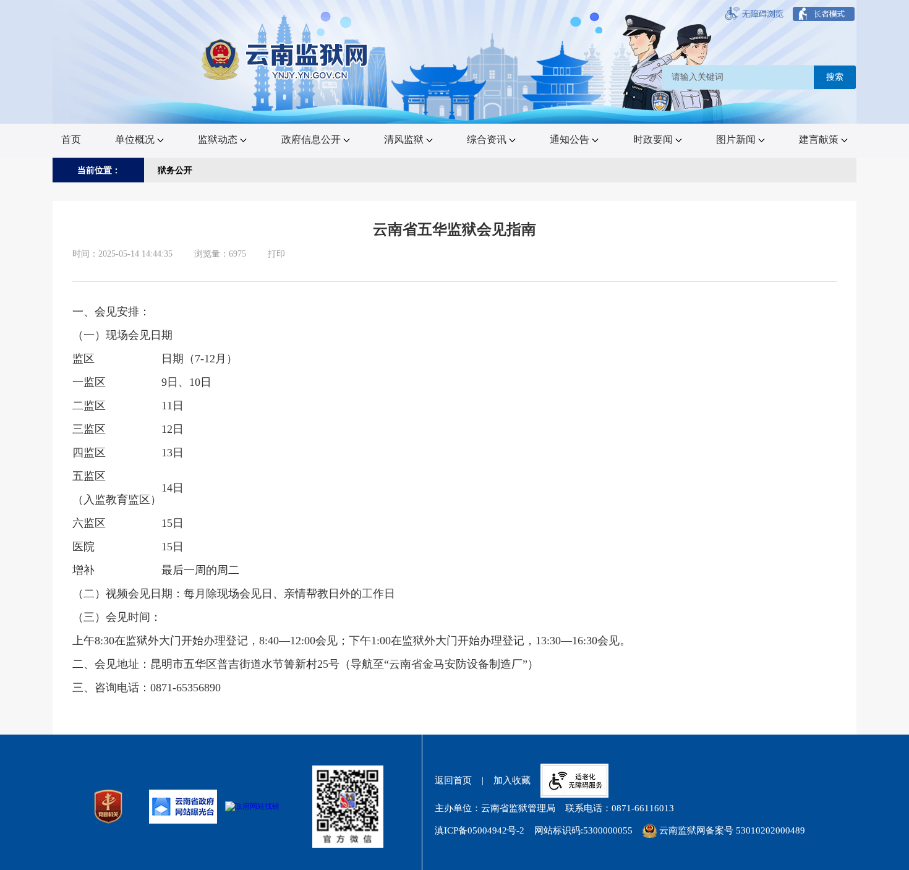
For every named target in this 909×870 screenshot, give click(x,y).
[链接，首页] (286, 59)
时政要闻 (653, 139)
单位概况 (135, 139)
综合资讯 (486, 139)
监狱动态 (217, 139)
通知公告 (569, 139)
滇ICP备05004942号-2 (479, 830)
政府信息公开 (311, 139)
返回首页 (453, 780)
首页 (71, 139)
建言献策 (819, 139)
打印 (276, 253)
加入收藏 (512, 780)
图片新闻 (736, 139)
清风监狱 (404, 139)
